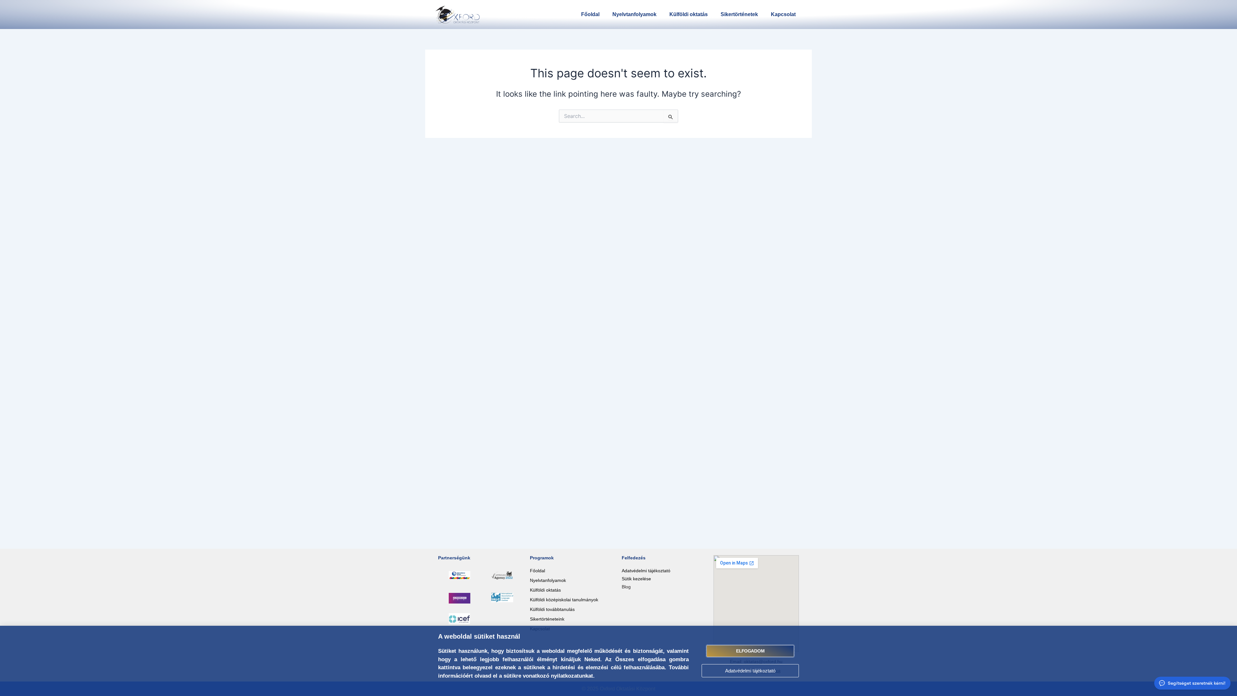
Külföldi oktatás (688, 14)
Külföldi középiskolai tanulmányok (564, 599)
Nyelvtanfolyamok (634, 14)
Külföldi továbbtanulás (552, 609)
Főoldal (590, 14)
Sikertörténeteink (547, 619)
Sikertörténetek (739, 14)
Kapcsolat (783, 14)
